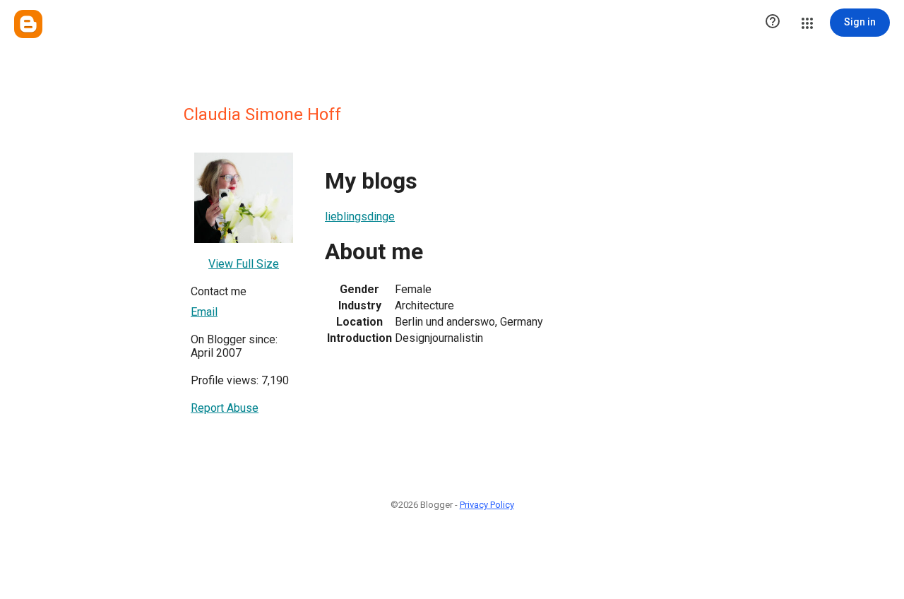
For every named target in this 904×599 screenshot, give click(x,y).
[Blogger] (28, 24)
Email (204, 312)
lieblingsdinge (360, 216)
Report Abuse (224, 408)
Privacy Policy (487, 504)
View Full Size (243, 264)
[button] (773, 23)
